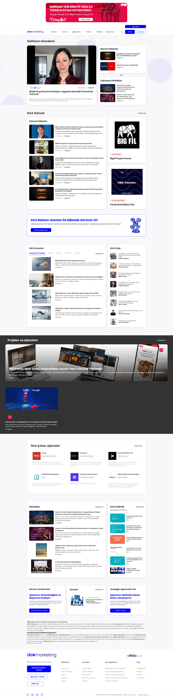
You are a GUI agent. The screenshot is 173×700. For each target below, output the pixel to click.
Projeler (88, 32)
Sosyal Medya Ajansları (114, 671)
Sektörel (64, 678)
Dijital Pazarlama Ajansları (115, 668)
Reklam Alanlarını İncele (41, 230)
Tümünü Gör (142, 113)
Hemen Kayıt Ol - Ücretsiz (39, 610)
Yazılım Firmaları (111, 681)
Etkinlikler (100, 32)
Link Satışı (140, 678)
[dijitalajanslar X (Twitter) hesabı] (27, 694)
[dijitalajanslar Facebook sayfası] (41, 694)
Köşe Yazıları (110, 32)
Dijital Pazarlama (88, 678)
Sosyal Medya (66, 671)
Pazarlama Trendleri (37, 253)
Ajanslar (77, 32)
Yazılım (85, 681)
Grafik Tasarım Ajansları (114, 675)
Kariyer (139, 675)
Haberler (54, 32)
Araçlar (77, 253)
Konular (64, 32)
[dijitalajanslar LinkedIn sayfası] (32, 694)
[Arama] (122, 32)
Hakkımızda (141, 668)
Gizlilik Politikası (143, 695)
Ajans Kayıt (135, 26)
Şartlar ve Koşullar (129, 695)
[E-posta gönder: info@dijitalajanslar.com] (37, 694)
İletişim (139, 671)
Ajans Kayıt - (37, 677)
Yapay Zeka (86, 668)
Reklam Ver (35, 684)
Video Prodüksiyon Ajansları (116, 678)
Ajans (63, 675)
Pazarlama (86, 675)
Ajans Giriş (141, 32)
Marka (63, 681)
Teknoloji (64, 668)
